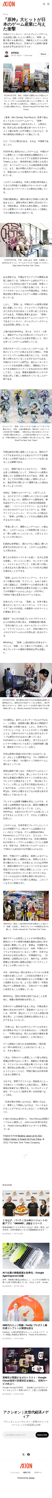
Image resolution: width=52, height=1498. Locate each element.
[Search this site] (44, 4)
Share (43, 54)
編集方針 (27, 1472)
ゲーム (5, 14)
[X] (23, 1454)
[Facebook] (28, 1454)
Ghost (31, 1478)
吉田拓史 (15, 52)
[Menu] (48, 4)
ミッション (15, 1472)
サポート (38, 1472)
